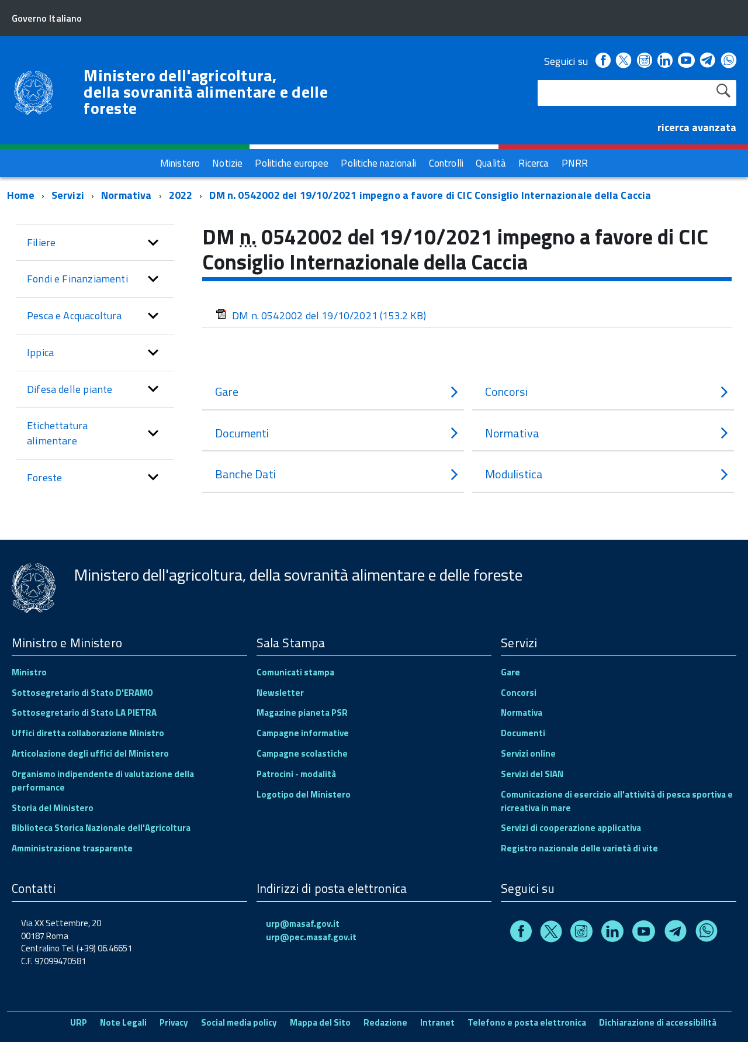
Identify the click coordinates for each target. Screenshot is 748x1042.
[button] (153, 243)
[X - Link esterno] (623, 61)
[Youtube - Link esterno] (686, 61)
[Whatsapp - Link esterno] (728, 61)
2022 (181, 195)
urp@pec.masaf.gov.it (311, 937)
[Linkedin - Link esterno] (665, 61)
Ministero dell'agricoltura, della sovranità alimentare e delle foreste (206, 91)
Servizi (67, 195)
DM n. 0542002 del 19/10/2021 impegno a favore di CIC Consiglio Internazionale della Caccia (430, 195)
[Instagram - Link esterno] (644, 61)
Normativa (126, 195)
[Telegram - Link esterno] (708, 61)
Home (20, 195)
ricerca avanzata (696, 127)
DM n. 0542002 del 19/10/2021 (329, 315)
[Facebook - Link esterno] (603, 61)
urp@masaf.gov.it (303, 923)
